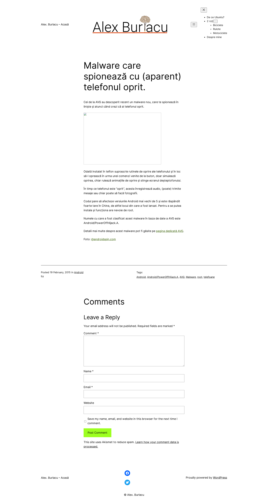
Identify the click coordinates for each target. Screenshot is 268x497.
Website (89, 402)
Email (88, 387)
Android (78, 272)
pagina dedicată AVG (169, 231)
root (199, 276)
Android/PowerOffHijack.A (162, 276)
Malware (191, 276)
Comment (91, 333)
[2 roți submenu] (215, 21)
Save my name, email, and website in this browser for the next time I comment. (132, 421)
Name (89, 371)
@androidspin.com (103, 239)
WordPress (220, 477)
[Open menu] (194, 24)
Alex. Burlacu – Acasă (55, 24)
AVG (182, 276)
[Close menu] (204, 10)
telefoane (209, 276)
